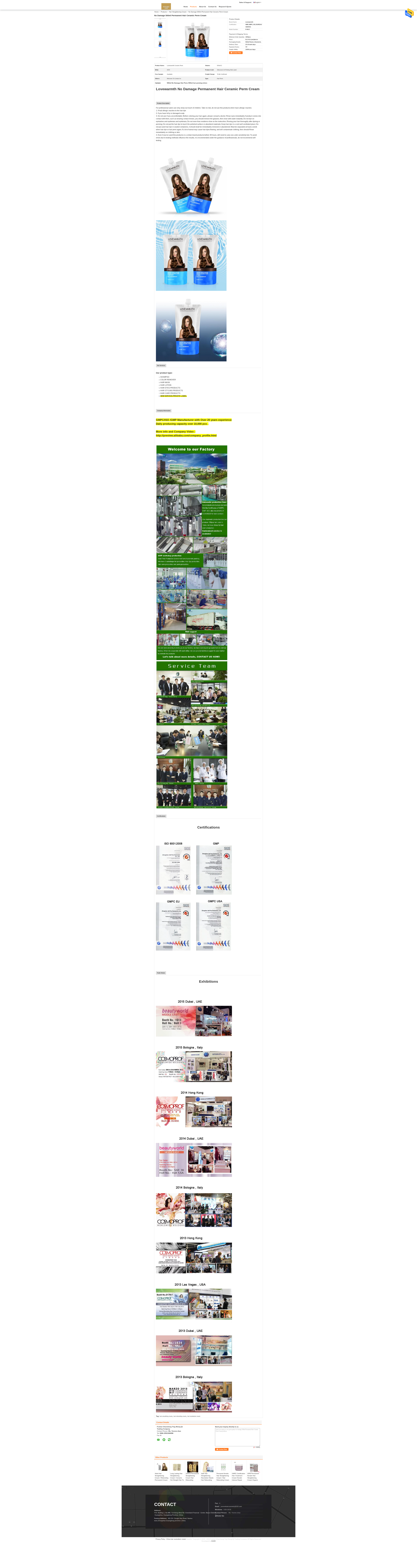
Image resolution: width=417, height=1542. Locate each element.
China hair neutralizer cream (176, 1539)
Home (186, 6)
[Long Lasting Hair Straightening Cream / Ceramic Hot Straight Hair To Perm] (177, 1467)
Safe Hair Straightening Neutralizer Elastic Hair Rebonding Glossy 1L (207, 1478)
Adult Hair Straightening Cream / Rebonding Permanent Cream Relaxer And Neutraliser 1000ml (161, 1479)
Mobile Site (220, 1516)
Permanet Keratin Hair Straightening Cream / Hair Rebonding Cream (223, 1477)
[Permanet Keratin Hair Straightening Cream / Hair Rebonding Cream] (223, 1467)
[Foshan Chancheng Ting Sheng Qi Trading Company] (166, 6)
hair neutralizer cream (193, 1416)
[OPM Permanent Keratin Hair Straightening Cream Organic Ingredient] (254, 1467)
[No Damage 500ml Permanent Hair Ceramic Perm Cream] (160, 24)
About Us (202, 6)
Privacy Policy (160, 1539)
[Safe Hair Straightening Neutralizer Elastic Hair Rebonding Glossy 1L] (208, 1467)
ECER (213, 1541)
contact (165, 1504)
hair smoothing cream (166, 1416)
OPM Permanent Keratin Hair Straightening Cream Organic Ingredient (253, 1478)
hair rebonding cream (180, 1416)
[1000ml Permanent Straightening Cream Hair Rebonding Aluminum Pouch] (192, 1467)
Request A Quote (225, 6)
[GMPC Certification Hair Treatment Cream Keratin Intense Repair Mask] (239, 1467)
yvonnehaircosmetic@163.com (231, 1506)
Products (193, 6)
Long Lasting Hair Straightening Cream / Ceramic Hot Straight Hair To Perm (177, 1478)
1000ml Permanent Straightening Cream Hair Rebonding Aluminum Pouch (192, 1478)
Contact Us (212, 6)
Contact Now (237, 53)
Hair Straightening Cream (177, 12)
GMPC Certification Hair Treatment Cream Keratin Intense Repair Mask (238, 1478)
